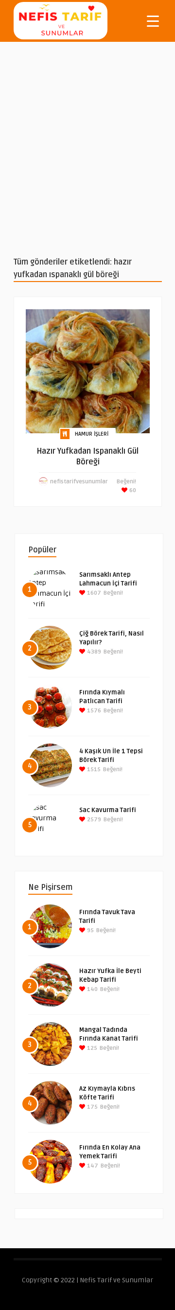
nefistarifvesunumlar (79, 481)
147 (92, 1165)
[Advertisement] (87, 148)
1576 (93, 710)
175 (92, 1107)
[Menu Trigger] (153, 20)
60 (132, 490)
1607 (93, 593)
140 (92, 989)
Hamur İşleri (91, 434)
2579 (93, 819)
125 (91, 1048)
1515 (93, 769)
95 (90, 930)
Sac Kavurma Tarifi (107, 810)
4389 (93, 651)
